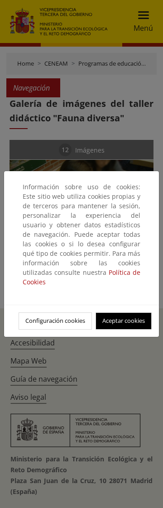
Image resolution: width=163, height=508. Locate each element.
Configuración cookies (55, 320)
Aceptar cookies (123, 320)
